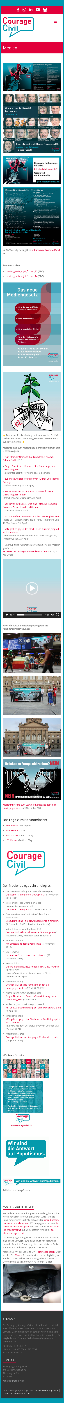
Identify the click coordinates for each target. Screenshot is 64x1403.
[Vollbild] (57, 614)
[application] (32, 588)
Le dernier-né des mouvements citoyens (26, 955)
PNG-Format (12, 835)
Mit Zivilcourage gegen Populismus (23, 943)
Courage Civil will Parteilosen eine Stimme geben (30, 932)
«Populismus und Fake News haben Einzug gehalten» (32, 920)
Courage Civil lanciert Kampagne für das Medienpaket (33, 1037)
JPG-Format (12, 840)
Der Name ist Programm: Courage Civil (25, 894)
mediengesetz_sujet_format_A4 (21, 276)
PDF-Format (12, 830)
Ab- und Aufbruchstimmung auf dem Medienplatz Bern (32, 516)
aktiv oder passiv (46, 1251)
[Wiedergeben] (6, 614)
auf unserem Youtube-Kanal (46, 250)
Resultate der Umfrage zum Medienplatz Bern (26, 551)
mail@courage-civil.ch (13, 1380)
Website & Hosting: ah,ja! (46, 1390)
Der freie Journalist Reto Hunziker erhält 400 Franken (32, 966)
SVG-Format (12, 825)
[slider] (29, 614)
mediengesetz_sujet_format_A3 (21, 271)
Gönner (18, 1255)
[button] (32, 588)
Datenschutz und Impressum (16, 1393)
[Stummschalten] (52, 614)
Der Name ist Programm (18, 909)
